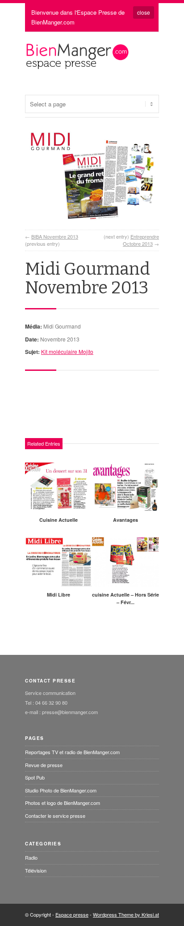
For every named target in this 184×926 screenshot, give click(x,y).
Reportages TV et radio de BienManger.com (72, 751)
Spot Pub (35, 777)
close (143, 12)
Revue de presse (44, 764)
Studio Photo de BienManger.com (60, 790)
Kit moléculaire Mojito (67, 351)
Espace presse (71, 914)
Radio (31, 857)
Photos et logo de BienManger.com (62, 802)
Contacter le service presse (55, 815)
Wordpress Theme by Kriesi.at (126, 914)
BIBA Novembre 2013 (54, 236)
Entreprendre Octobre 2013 (141, 240)
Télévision (35, 870)
